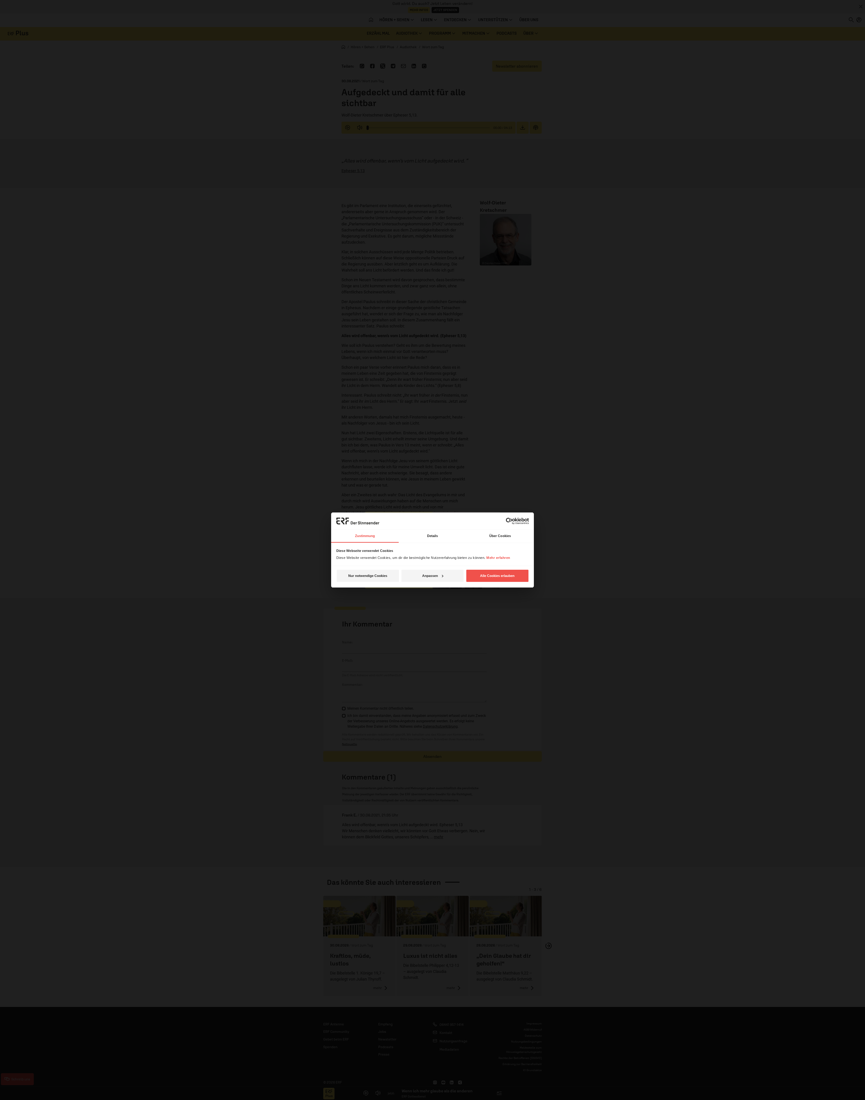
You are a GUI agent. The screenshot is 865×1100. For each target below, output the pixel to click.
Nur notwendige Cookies (367, 576)
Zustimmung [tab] (365, 536)
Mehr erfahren (498, 558)
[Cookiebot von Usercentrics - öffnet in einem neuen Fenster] (509, 521)
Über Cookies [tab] (500, 536)
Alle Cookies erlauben (497, 576)
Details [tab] (432, 536)
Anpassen (430, 576)
